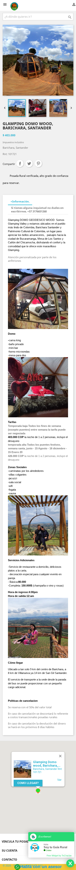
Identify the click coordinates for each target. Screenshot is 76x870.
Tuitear (29, 163)
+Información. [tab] (20, 201)
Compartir (20, 163)
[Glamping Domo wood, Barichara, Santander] (22, 769)
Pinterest (38, 163)
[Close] (60, 756)
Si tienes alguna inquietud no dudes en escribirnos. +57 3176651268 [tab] (37, 209)
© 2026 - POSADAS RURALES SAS (23, 865)
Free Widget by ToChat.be (59, 855)
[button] (38, 791)
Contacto (9, 860)
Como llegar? (28, 783)
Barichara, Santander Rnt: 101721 (47, 770)
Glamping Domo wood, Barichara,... (46, 763)
